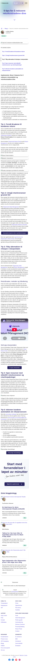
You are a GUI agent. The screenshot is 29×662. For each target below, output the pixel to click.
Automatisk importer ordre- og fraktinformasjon (14, 233)
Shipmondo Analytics (6, 135)
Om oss (3, 650)
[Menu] (26, 3)
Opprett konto (18, 605)
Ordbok (3, 645)
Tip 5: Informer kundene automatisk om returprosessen (12, 69)
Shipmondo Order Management (11, 206)
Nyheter (3, 36)
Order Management (20, 617)
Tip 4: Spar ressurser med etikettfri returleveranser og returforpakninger (12, 64)
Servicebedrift (18, 643)
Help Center (4, 615)
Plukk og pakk (18, 620)
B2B (16, 639)
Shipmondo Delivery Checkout (19, 224)
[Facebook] (9, 660)
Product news (4, 639)
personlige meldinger (11, 414)
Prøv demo (18, 607)
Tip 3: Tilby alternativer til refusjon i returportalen (15, 59)
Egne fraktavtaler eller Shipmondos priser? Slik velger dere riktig (14, 561)
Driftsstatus (3, 622)
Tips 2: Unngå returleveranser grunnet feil (13, 55)
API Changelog (5, 641)
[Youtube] (16, 660)
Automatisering (19, 622)
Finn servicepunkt (5, 647)
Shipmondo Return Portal (14, 141)
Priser (16, 603)
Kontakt (3, 620)
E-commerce (18, 636)
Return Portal (18, 628)
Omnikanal (18, 641)
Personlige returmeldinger (14, 452)
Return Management (19, 267)
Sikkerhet (21, 655)
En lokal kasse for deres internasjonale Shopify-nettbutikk (13, 508)
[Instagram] (19, 660)
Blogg (6, 28)
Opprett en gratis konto (13, 484)
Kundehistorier (4, 636)
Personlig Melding (19, 626)
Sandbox (17, 609)
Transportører (4, 603)
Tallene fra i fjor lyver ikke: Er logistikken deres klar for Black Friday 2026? (12, 534)
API (2, 607)
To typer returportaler (14, 367)
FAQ (2, 617)
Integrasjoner (4, 605)
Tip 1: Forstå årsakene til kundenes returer (13, 51)
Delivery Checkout (20, 624)
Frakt (16, 615)
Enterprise (17, 645)
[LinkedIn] (13, 660)
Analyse (17, 631)
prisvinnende (14, 591)
